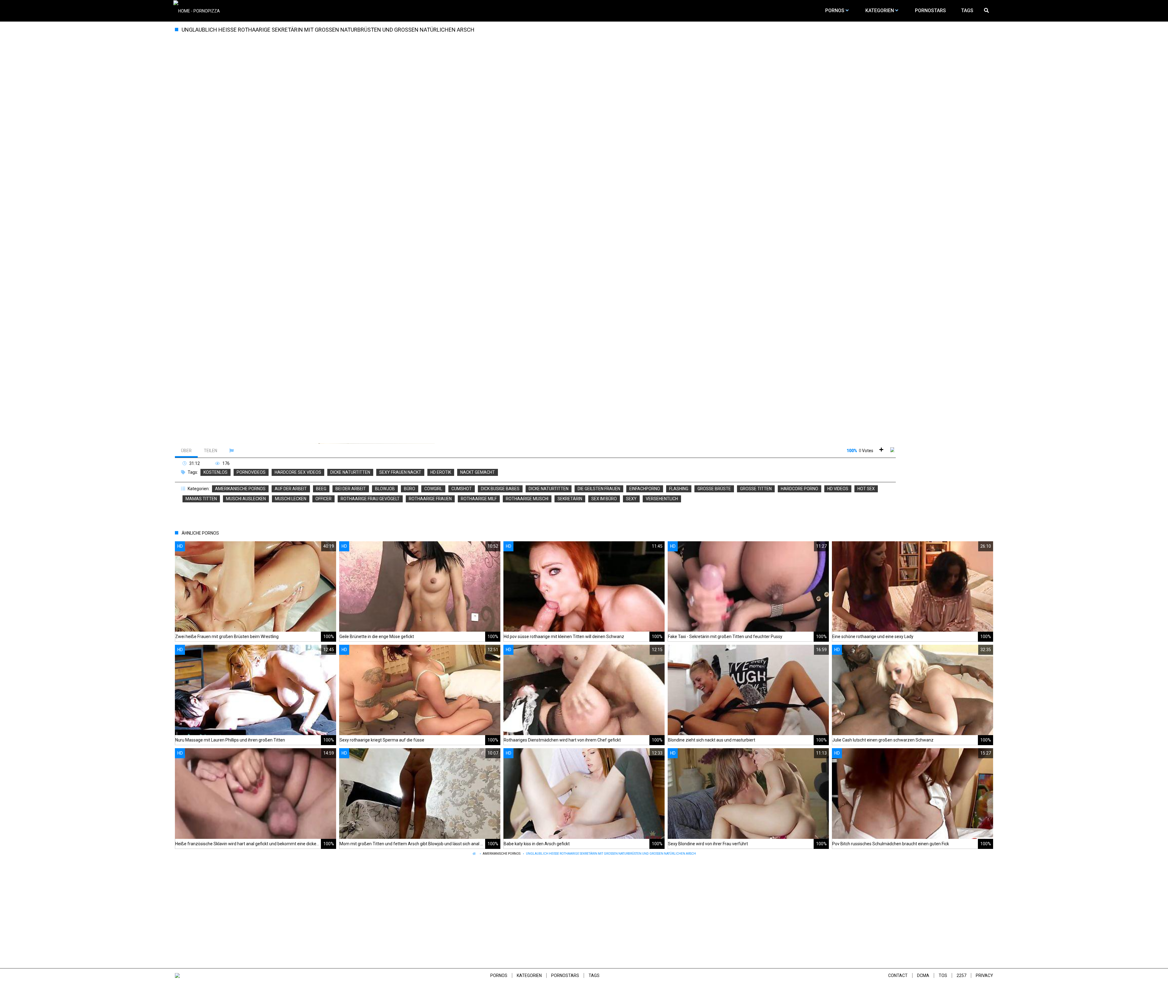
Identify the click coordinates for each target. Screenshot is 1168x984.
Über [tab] (186, 450)
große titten (756, 488)
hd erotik (440, 472)
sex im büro (604, 498)
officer (323, 498)
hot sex (866, 488)
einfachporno (644, 488)
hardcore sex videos (298, 472)
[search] (987, 11)
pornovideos (251, 472)
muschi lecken (290, 498)
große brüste (714, 488)
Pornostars (565, 975)
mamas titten (201, 498)
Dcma (923, 975)
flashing (678, 488)
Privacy (984, 975)
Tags (594, 975)
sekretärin (570, 498)
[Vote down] (892, 450)
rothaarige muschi (527, 498)
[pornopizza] (196, 10)
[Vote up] (881, 450)
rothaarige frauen (430, 498)
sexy (631, 498)
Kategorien (529, 975)
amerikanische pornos (240, 488)
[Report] (232, 451)
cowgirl (433, 488)
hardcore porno (799, 488)
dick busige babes (500, 488)
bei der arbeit (350, 488)
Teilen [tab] (210, 450)
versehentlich (662, 498)
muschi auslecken (246, 498)
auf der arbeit (291, 488)
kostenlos (215, 472)
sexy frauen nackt (400, 472)
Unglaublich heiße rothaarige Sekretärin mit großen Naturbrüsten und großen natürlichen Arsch (611, 853)
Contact (898, 975)
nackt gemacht (477, 472)
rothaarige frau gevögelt (370, 498)
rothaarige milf (479, 498)
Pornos (498, 975)
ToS (943, 975)
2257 (961, 975)
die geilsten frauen (599, 488)
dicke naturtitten (350, 472)
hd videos (837, 488)
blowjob (385, 488)
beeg (321, 488)
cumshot (461, 488)
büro (409, 488)
